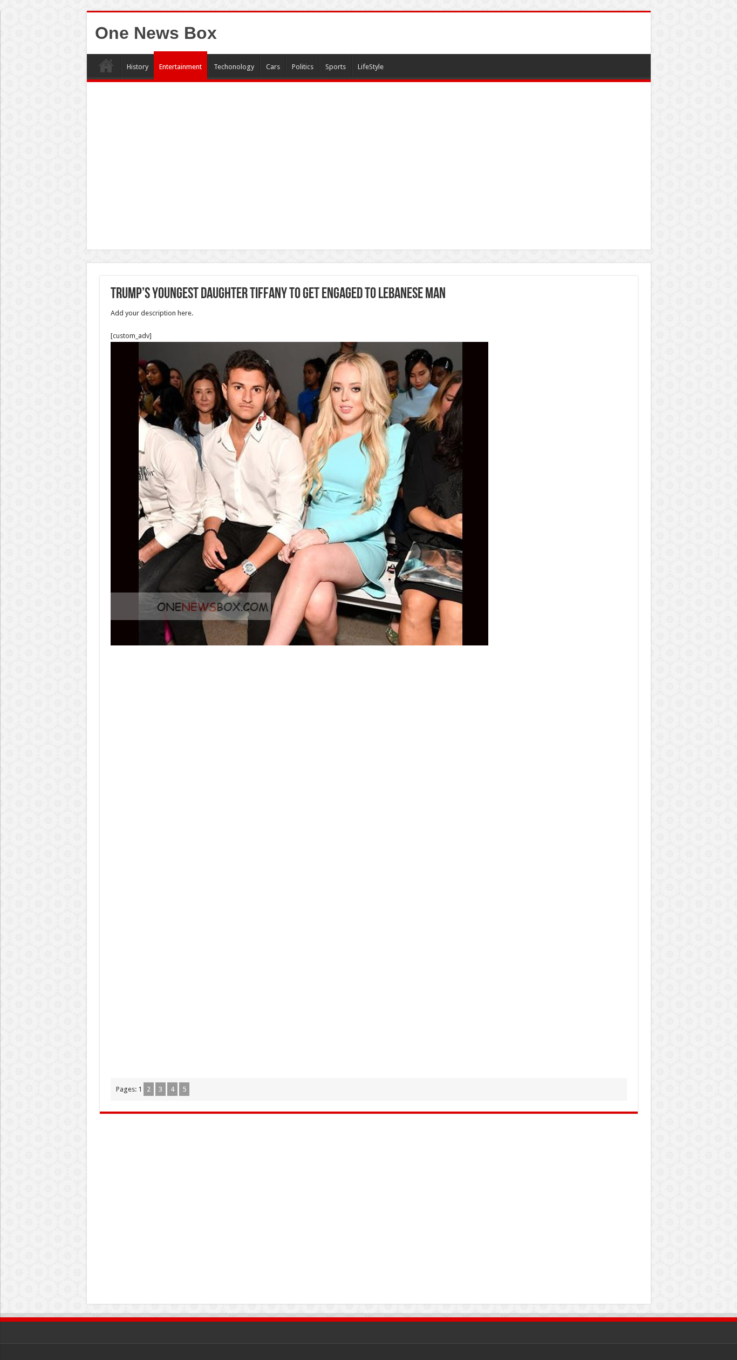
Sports (335, 67)
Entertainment (180, 67)
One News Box (156, 33)
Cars (273, 67)
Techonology (234, 67)
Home (106, 65)
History (137, 67)
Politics (302, 67)
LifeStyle (371, 67)
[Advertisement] (369, 168)
